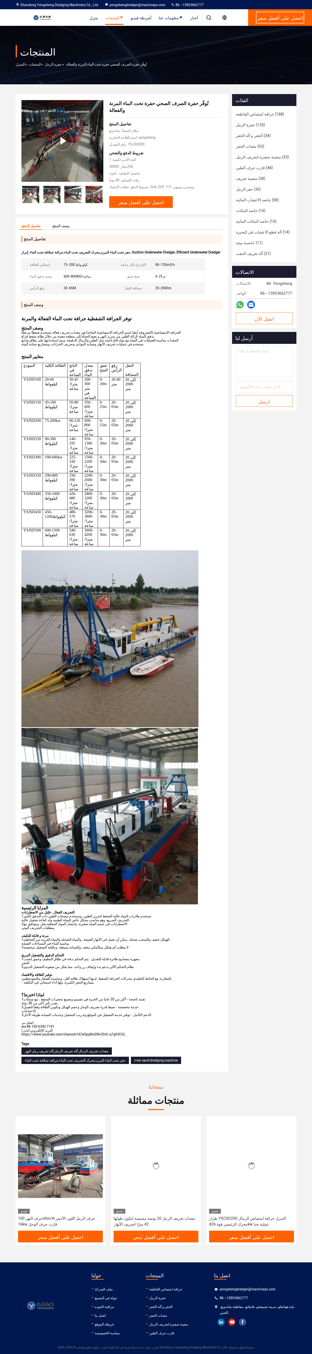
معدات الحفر (158, 1315)
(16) (250, 210)
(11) (249, 243)
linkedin (221, 1322)
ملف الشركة (104, 1289)
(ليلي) (25, 1030)
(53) (250, 146)
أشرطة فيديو (141, 17)
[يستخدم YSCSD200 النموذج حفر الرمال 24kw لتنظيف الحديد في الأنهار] (251, 1166)
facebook (242, 1322)
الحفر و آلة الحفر (161, 1307)
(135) (250, 125)
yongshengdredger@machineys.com (137, 5)
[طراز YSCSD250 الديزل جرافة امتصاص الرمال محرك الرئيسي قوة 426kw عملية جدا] (156, 1166)
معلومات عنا (169, 17)
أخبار (194, 17)
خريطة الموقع (104, 1324)
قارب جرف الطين (161, 1333)
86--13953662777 (189, 5)
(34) (253, 135)
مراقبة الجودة (104, 1307)
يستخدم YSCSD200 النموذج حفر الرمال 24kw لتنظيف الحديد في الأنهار (246, 1221)
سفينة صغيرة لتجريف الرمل (168, 1324)
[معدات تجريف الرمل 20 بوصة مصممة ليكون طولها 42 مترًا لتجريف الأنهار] (60, 1166)
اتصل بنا (100, 1315)
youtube (231, 1322)
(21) (253, 253)
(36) (248, 189)
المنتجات (112, 17)
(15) (256, 221)
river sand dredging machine (156, 1060)
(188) (260, 114)
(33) (262, 157)
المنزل (20, 64)
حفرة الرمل (53, 64)
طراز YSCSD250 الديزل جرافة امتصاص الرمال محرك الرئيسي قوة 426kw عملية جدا (152, 1221)
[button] (99, 194)
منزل (93, 17)
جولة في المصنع (106, 1298)
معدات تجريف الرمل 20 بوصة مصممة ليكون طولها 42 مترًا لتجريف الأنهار (59, 1221)
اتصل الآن (264, 318)
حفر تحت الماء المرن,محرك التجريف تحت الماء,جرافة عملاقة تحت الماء (75, 1060)
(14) (263, 232)
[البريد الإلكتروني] (251, 304)
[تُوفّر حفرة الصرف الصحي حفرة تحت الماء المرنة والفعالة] (62, 141)
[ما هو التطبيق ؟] (240, 305)
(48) (254, 167)
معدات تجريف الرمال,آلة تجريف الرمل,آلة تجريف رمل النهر (66, 1051)
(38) (250, 178)
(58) (257, 200)
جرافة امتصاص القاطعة (165, 1289)
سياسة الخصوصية (107, 1333)
